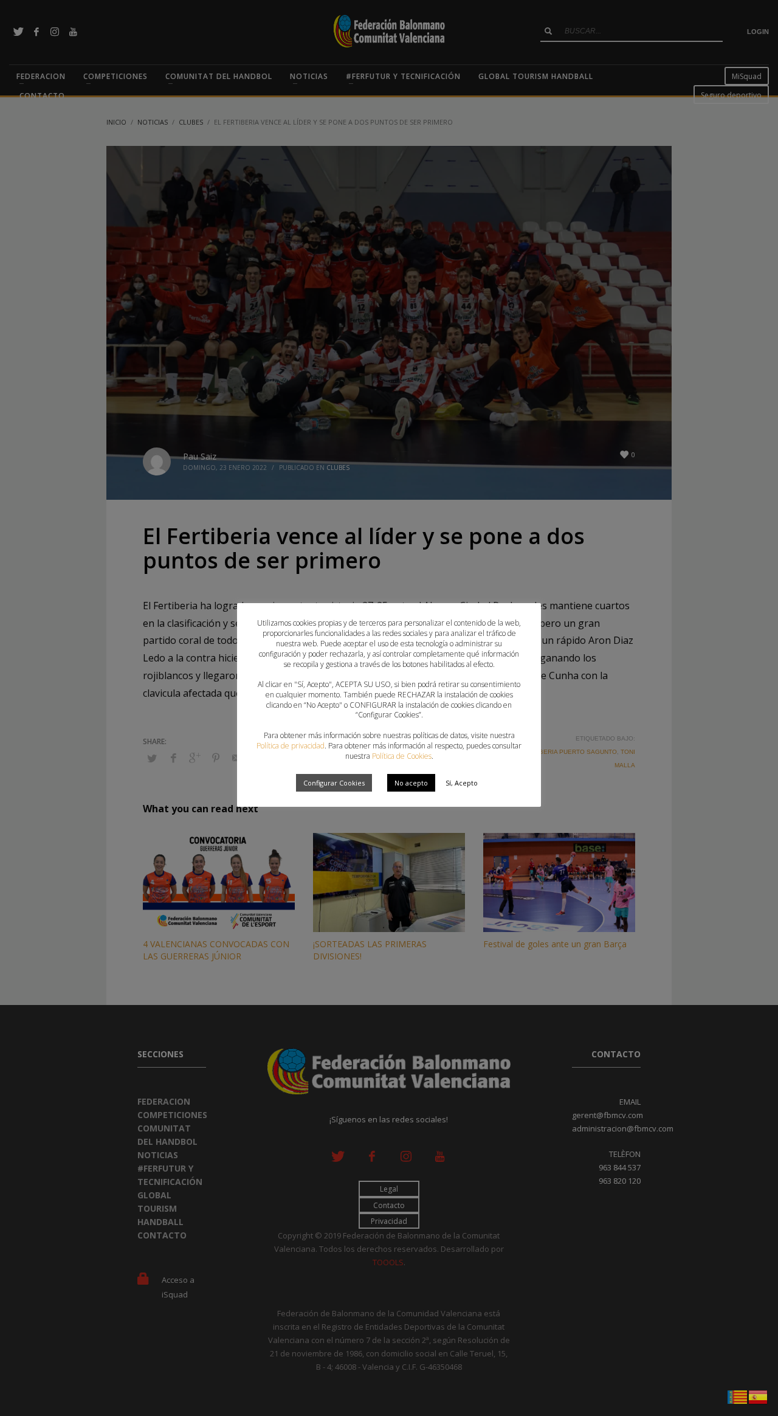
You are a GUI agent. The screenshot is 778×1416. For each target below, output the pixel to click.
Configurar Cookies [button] (334, 782)
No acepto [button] (411, 782)
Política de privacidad (290, 746)
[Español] (758, 1395)
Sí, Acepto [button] (462, 782)
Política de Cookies (402, 756)
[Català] (738, 1395)
